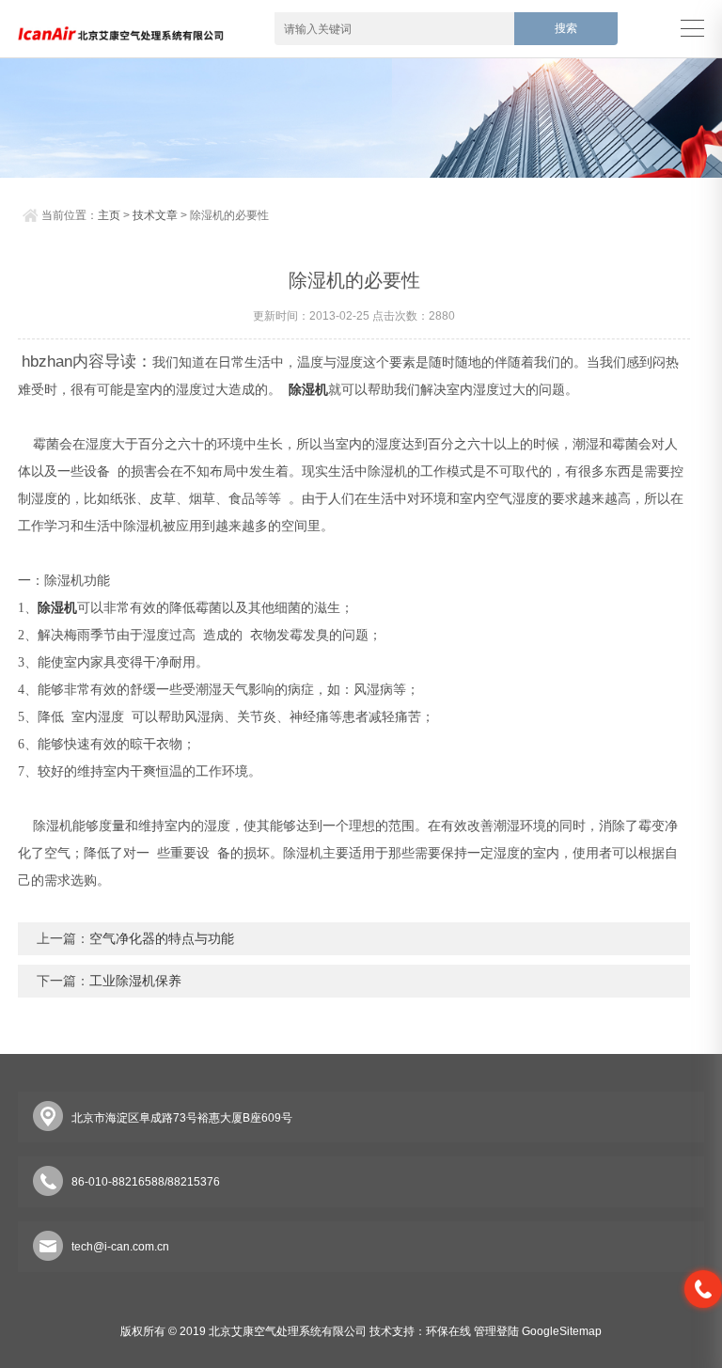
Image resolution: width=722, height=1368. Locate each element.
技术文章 (155, 215)
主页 (109, 215)
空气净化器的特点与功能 (161, 938)
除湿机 (308, 390)
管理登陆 (496, 1331)
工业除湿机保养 (135, 980)
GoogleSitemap (562, 1331)
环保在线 (448, 1331)
